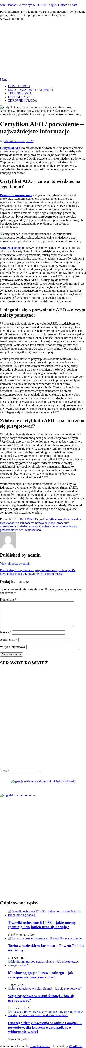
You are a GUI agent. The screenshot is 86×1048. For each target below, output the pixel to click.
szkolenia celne (48, 526)
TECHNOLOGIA (20, 93)
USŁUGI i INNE (19, 97)
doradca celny (72, 519)
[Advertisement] (43, 48)
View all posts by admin (15, 563)
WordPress (75, 1046)
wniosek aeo (33, 530)
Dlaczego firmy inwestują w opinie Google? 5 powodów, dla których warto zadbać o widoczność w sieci (45, 1027)
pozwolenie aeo (45, 522)
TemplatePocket (40, 1046)
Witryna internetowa (13, 647)
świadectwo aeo (27, 526)
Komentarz (8, 599)
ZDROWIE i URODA (22, 100)
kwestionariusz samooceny (17, 522)
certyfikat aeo (53, 519)
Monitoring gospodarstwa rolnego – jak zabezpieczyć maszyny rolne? (40, 975)
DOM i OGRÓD (19, 86)
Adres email (9, 639)
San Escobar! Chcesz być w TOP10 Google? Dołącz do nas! (38, 5)
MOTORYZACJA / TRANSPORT (30, 89)
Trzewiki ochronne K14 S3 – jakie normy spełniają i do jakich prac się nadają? (42, 924)
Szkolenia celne (10, 247)
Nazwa (5, 632)
